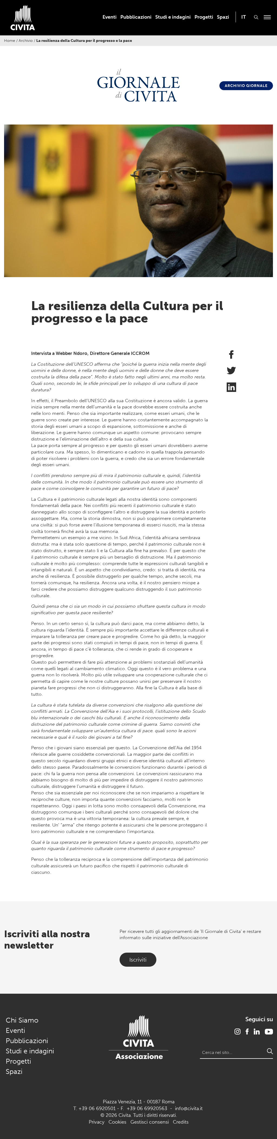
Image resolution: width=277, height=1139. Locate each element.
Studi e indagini (173, 17)
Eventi (110, 17)
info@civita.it (189, 1108)
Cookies (117, 1122)
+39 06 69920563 (147, 1108)
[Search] (270, 1051)
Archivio (26, 40)
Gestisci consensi (149, 1122)
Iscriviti (138, 959)
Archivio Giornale (246, 85)
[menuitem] (109, 17)
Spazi (223, 17)
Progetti (203, 17)
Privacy (96, 1122)
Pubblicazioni (135, 17)
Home (9, 40)
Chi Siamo (22, 1020)
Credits (181, 1122)
